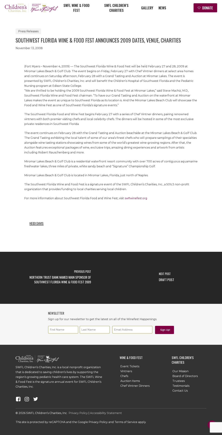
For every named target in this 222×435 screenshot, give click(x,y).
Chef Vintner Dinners (135, 385)
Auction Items (130, 381)
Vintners (126, 371)
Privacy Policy (78, 413)
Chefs (124, 376)
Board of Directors (185, 376)
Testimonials (180, 385)
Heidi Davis (36, 223)
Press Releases (28, 31)
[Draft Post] (166, 278)
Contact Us (180, 390)
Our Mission (180, 371)
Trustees (178, 381)
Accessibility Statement (106, 413)
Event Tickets (129, 366)
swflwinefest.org (136, 198)
